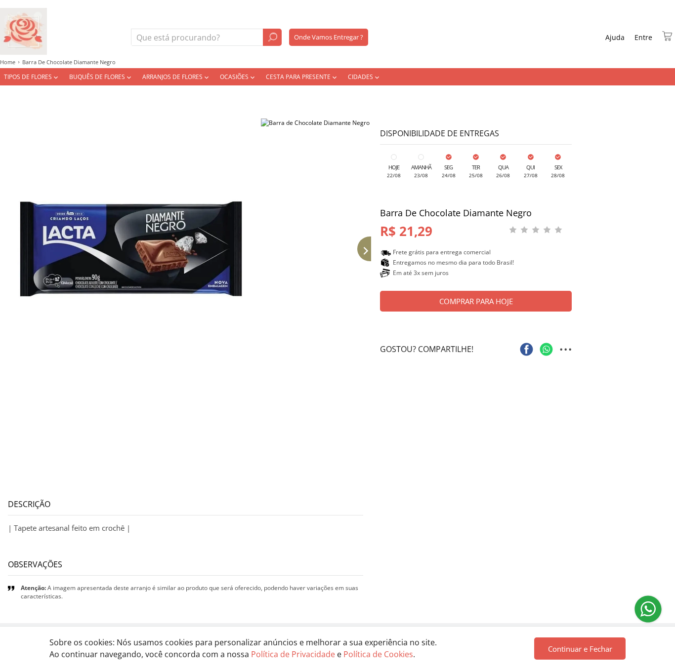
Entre (643, 37)
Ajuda (615, 37)
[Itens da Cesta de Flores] (667, 36)
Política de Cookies (378, 654)
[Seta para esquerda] (10, 248)
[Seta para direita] (361, 248)
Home (7, 62)
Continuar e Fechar (580, 649)
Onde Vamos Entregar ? (328, 37)
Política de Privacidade (293, 654)
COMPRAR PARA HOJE (476, 301)
